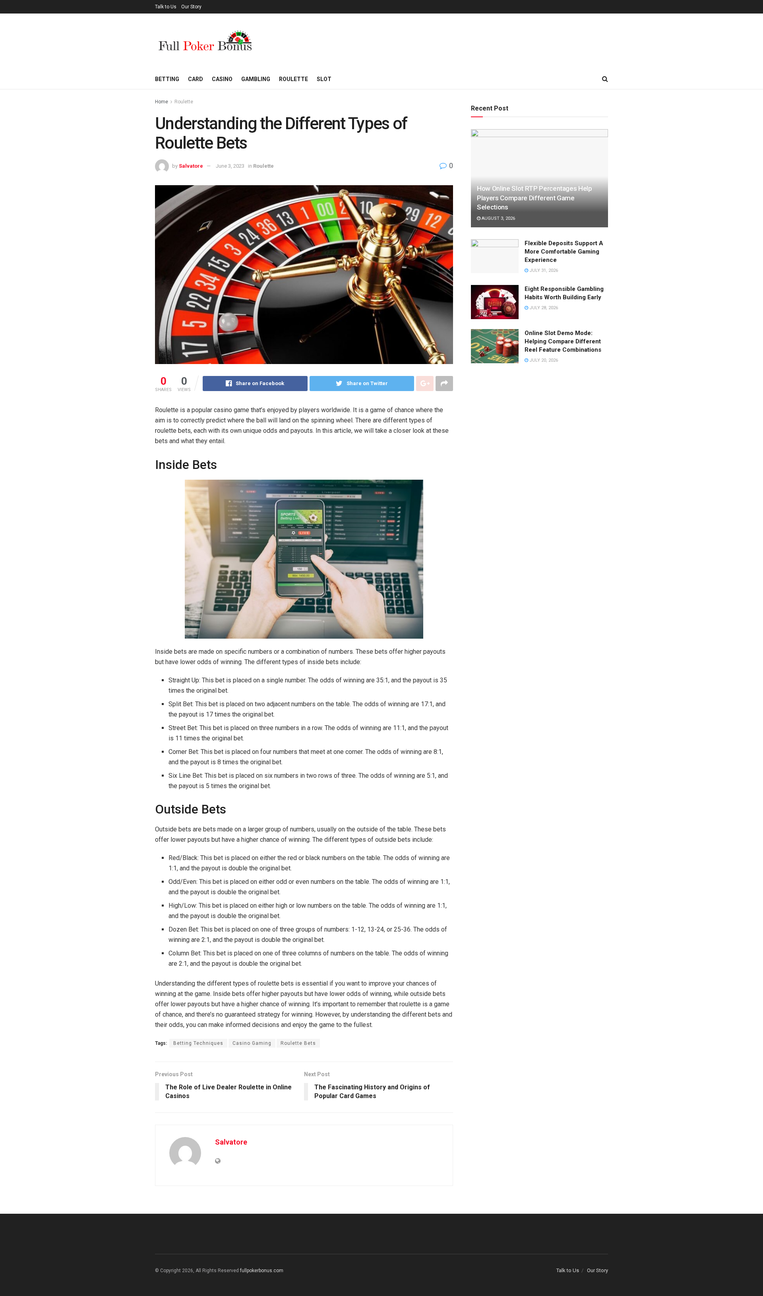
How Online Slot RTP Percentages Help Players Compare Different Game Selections (534, 197)
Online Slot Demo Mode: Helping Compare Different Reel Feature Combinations (563, 341)
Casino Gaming (251, 1043)
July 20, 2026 (543, 360)
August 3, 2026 (497, 218)
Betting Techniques (198, 1043)
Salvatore (191, 166)
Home (161, 102)
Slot (324, 79)
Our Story (191, 7)
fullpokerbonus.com (261, 1270)
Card (195, 79)
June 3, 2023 (230, 166)
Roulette (293, 79)
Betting (167, 79)
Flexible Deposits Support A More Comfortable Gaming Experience (564, 251)
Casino (222, 79)
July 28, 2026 (543, 307)
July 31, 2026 (543, 270)
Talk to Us (165, 7)
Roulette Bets (298, 1043)
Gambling (255, 79)
